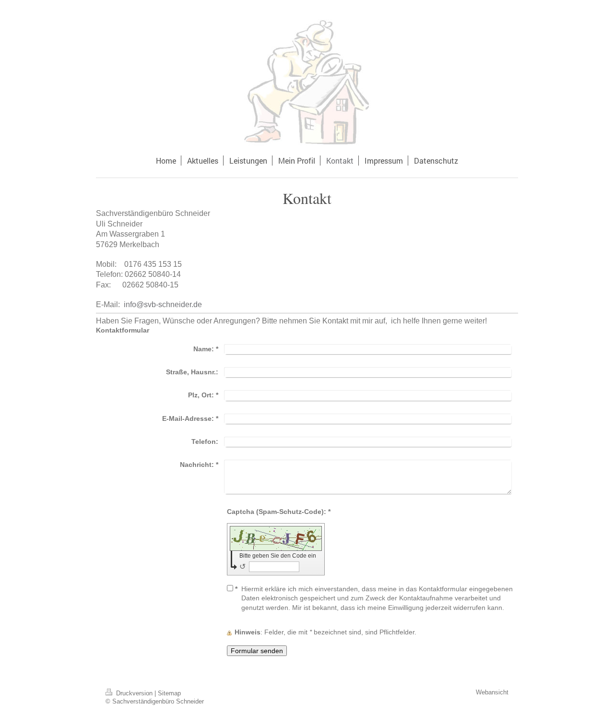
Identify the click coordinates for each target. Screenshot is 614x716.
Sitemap (169, 693)
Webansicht (492, 692)
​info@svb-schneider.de (164, 304)
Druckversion (134, 693)
